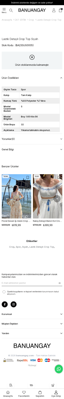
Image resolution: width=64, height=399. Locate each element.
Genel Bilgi (8, 149)
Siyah (25, 246)
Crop (12, 246)
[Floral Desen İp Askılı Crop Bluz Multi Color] (16, 196)
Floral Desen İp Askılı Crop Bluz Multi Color (16, 221)
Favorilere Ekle (27, 177)
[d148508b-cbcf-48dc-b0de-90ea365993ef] (32, 346)
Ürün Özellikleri (10, 77)
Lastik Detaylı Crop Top (41, 246)
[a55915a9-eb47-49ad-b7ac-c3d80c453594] (32, 360)
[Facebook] (5, 304)
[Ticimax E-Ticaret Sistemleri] (32, 365)
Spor (18, 246)
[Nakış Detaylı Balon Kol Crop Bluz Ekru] (47, 196)
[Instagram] (14, 304)
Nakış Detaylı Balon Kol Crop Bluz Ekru (47, 221)
